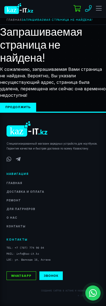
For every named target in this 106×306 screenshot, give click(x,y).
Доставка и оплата (25, 191)
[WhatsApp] (9, 159)
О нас (12, 217)
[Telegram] (18, 159)
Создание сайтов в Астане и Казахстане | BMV (70, 291)
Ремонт (14, 200)
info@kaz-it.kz (27, 253)
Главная (14, 19)
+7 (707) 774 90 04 (29, 247)
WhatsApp (21, 275)
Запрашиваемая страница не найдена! (57, 19)
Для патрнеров (21, 209)
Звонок (51, 275)
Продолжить (18, 107)
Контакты (16, 226)
